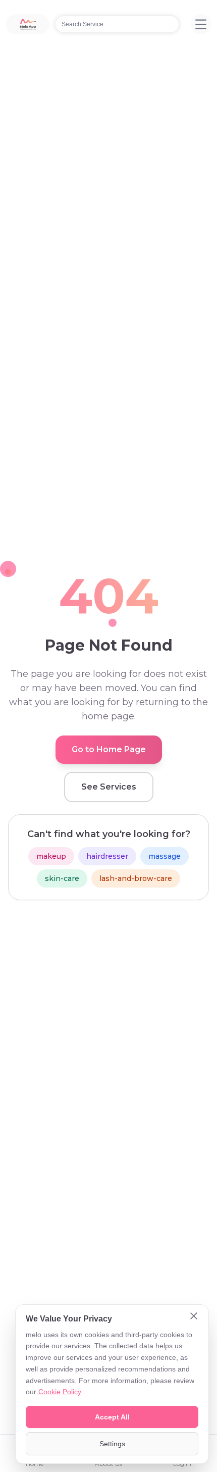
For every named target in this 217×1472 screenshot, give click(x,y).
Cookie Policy (59, 1392)
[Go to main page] (27, 24)
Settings (112, 1444)
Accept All (112, 1417)
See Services (108, 787)
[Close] (193, 1317)
